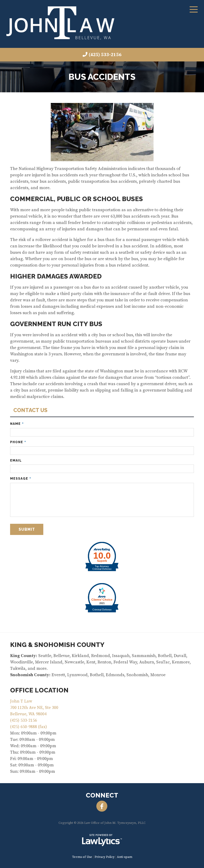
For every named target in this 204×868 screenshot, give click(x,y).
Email (16, 460)
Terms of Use (82, 857)
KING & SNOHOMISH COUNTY (57, 645)
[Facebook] (102, 806)
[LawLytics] (102, 840)
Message (20, 479)
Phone (18, 442)
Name (17, 424)
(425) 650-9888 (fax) (28, 726)
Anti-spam (124, 857)
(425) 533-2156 (105, 55)
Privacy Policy (104, 857)
